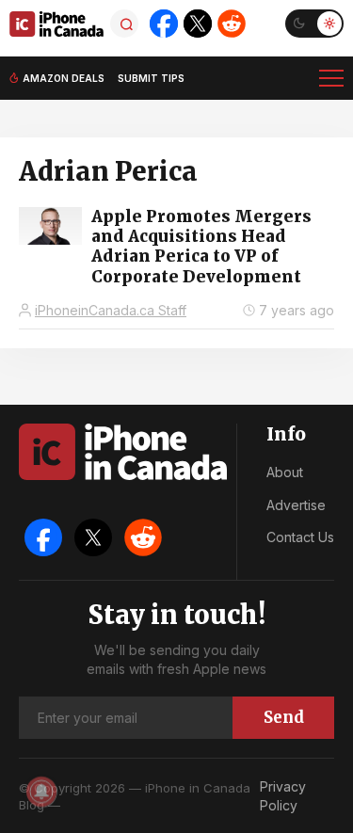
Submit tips (151, 78)
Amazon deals (63, 78)
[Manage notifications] (41, 792)
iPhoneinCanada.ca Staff (110, 310)
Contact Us (300, 537)
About (284, 472)
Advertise (296, 505)
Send (284, 717)
